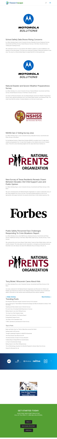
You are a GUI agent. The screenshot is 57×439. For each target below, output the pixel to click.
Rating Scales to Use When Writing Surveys (16, 344)
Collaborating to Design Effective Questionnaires (17, 339)
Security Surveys (44, 43)
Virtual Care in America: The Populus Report (16, 315)
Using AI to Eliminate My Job (12, 348)
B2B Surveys (25, 236)
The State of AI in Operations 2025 (14, 319)
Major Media (28, 237)
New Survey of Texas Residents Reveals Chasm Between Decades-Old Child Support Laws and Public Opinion (26, 181)
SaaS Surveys (35, 237)
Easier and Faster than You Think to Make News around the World (21, 329)
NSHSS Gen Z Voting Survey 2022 (20, 133)
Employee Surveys (44, 42)
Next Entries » (46, 297)
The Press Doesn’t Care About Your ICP (15, 335)
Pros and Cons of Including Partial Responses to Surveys (19, 309)
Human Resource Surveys (27, 43)
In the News (36, 43)
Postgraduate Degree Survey (13, 317)
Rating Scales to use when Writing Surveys (16, 311)
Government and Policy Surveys (13, 43)
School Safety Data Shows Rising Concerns (24, 39)
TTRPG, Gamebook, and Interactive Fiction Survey (17, 321)
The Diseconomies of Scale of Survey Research (17, 337)
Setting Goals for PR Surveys (12, 331)
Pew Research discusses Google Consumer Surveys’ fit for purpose (21, 301)
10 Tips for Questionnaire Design (13, 341)
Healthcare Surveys (14, 237)
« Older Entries (11, 297)
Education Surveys (35, 42)
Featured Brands (34, 91)
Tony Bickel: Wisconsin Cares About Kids (23, 281)
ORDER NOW (28, 430)
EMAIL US (28, 421)
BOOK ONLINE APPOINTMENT (28, 426)
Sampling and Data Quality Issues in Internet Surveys (18, 306)
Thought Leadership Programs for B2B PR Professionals (19, 333)
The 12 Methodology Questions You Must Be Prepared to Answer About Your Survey (25, 346)
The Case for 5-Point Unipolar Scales (14, 313)
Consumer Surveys (26, 42)
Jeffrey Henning (10, 42)
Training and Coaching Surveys (13, 45)
